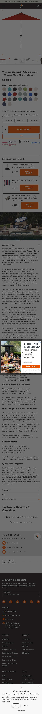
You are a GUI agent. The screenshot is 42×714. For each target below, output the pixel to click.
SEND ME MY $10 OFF (31, 366)
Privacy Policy (6, 701)
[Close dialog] (40, 342)
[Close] (39, 686)
